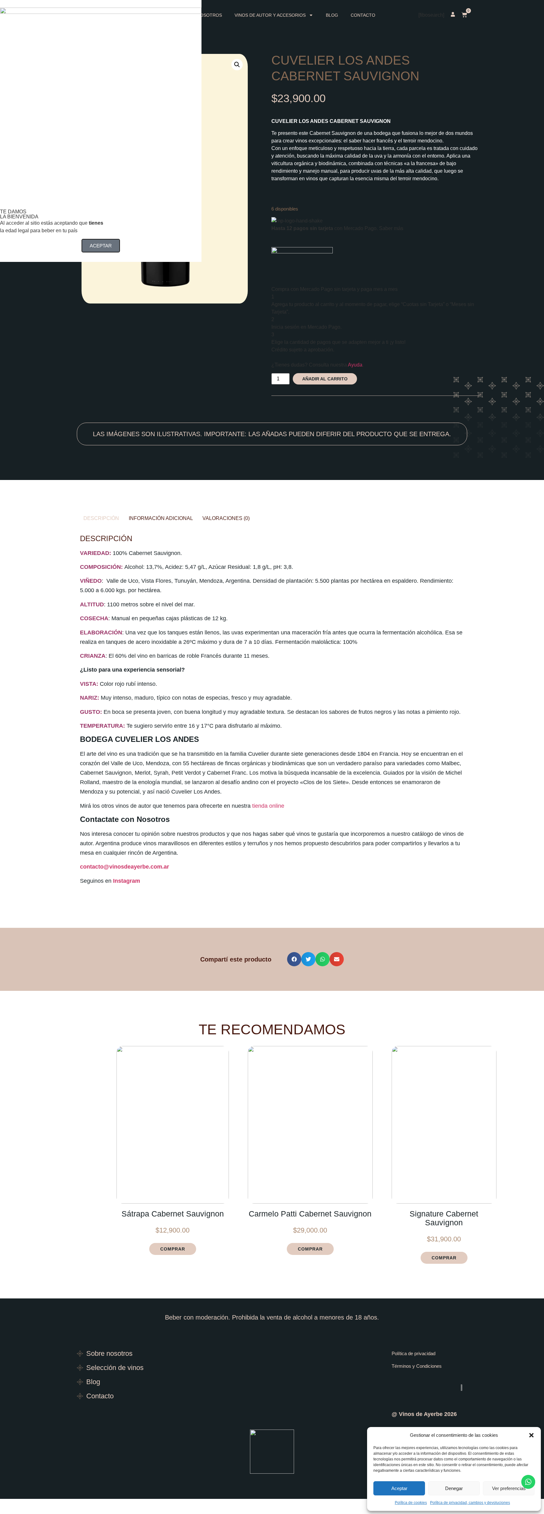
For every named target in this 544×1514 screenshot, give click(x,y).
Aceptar (399, 1488)
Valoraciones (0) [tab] (226, 518)
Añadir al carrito (325, 378)
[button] (531, 1435)
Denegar (454, 1488)
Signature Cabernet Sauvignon (444, 1218)
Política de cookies (411, 1502)
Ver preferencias (509, 1488)
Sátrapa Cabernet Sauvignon (173, 1213)
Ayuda (355, 364)
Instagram (126, 881)
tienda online (268, 806)
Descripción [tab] (101, 518)
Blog (332, 15)
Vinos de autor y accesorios (270, 15)
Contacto (363, 15)
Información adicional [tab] (161, 518)
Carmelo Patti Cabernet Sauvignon (310, 1213)
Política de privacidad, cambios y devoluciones (470, 1502)
